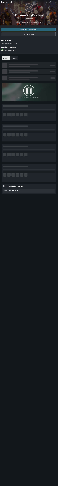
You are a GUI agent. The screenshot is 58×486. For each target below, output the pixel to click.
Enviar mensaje (29, 34)
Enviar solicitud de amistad (28, 29)
